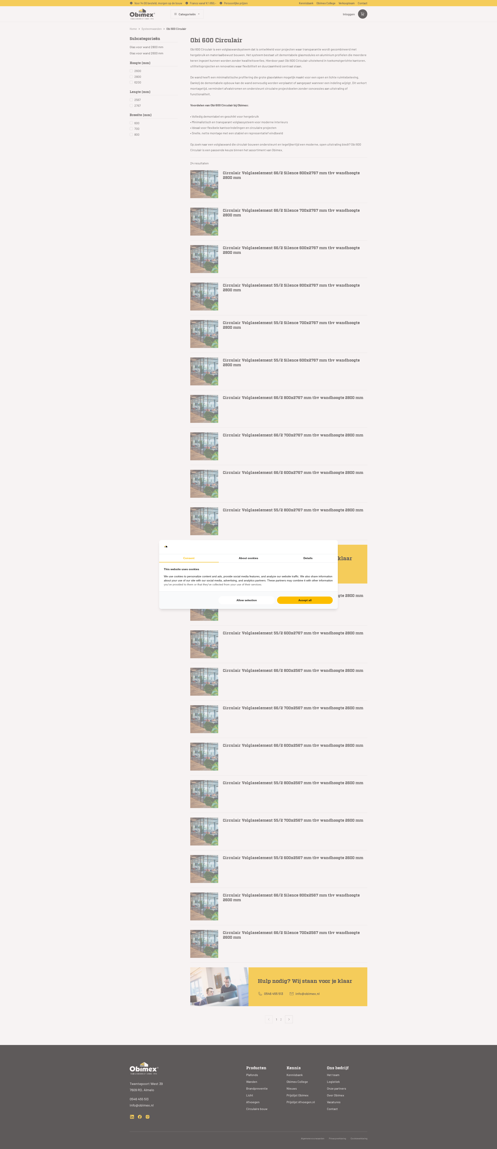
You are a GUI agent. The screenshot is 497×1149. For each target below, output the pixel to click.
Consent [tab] (189, 558)
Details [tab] (308, 558)
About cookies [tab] (248, 558)
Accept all (305, 600)
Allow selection (246, 600)
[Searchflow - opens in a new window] (328, 547)
